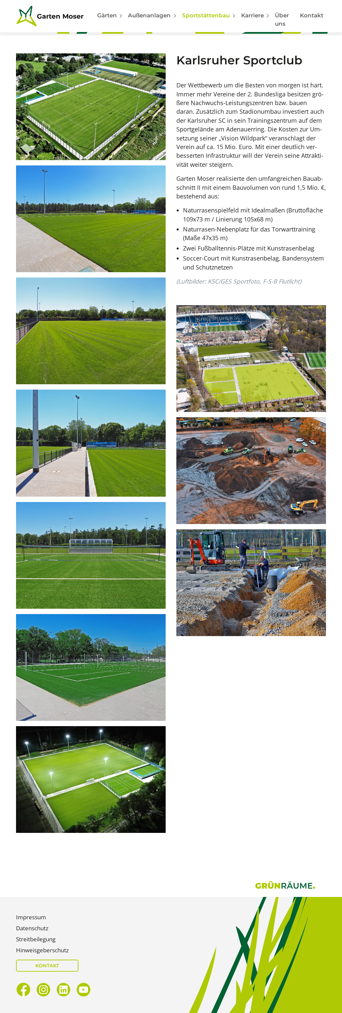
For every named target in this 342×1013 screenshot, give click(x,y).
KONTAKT (47, 966)
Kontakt (311, 15)
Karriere (252, 15)
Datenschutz (32, 928)
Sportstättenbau (206, 15)
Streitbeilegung (35, 939)
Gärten (107, 15)
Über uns (282, 19)
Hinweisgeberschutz (42, 950)
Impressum (31, 917)
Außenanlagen (149, 15)
